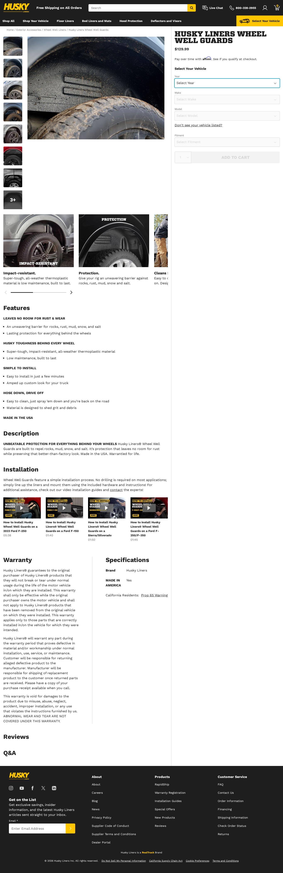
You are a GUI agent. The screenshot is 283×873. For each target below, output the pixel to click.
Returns (223, 834)
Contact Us (226, 792)
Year (177, 76)
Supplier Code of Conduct (110, 825)
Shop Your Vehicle (35, 21)
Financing (225, 809)
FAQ (220, 784)
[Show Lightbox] (96, 88)
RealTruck (148, 852)
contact (116, 490)
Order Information (231, 801)
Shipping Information (233, 817)
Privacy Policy (101, 817)
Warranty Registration (170, 792)
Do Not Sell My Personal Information (124, 860)
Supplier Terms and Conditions (114, 834)
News (95, 809)
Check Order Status (232, 825)
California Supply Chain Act (166, 860)
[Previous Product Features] (5, 292)
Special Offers (165, 809)
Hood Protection (131, 21)
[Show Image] (12, 46)
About (96, 784)
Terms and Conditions (226, 860)
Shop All (8, 21)
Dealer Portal (101, 842)
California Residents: (137, 595)
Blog (95, 801)
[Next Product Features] (71, 292)
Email (13, 820)
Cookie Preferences (197, 860)
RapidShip (162, 784)
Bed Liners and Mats (96, 21)
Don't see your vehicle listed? (198, 125)
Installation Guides (168, 801)
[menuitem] (8, 21)
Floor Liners (65, 21)
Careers (97, 792)
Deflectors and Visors (166, 21)
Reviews (160, 825)
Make (178, 92)
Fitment (179, 135)
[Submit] (70, 828)
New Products (165, 817)
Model (178, 109)
